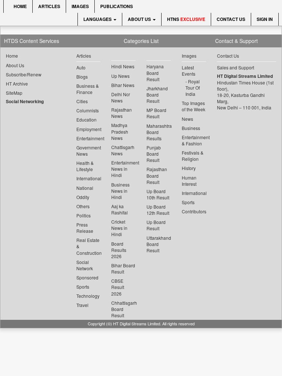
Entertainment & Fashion (194, 140)
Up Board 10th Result (158, 194)
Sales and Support (235, 67)
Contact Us (231, 19)
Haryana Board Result (155, 72)
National (84, 188)
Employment (88, 129)
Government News (88, 150)
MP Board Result (156, 113)
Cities (82, 101)
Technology (88, 296)
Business (191, 128)
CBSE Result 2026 (117, 287)
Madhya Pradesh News (119, 131)
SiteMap (14, 93)
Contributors (194, 211)
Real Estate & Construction (88, 246)
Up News (120, 76)
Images (80, 6)
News (187, 119)
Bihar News (122, 85)
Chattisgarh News (122, 150)
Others (83, 206)
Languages (98, 19)
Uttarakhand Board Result (159, 244)
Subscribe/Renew (23, 74)
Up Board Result (156, 225)
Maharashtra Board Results (159, 132)
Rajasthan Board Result (157, 175)
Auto (81, 67)
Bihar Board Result (123, 268)
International (88, 178)
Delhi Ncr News (120, 97)
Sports (82, 286)
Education (86, 119)
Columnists (87, 110)
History (189, 168)
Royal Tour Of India (192, 87)
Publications (116, 6)
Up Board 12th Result (158, 209)
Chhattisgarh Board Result (123, 309)
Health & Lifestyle (85, 166)
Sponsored (87, 277)
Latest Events (188, 70)
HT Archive (17, 83)
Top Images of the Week (193, 106)
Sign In (265, 19)
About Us (140, 19)
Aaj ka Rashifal (119, 209)
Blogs (82, 76)
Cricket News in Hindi (119, 227)
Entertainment (88, 138)
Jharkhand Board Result (157, 94)
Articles (49, 6)
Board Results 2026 (118, 250)
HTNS (186, 19)
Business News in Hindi (120, 190)
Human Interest (189, 180)
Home (19, 6)
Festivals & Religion (192, 155)
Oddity (82, 197)
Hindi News (122, 66)
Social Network (84, 265)
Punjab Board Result (154, 153)
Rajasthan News (121, 112)
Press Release (84, 227)
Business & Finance (87, 89)
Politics (83, 215)
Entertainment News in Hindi (123, 168)
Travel (82, 305)
